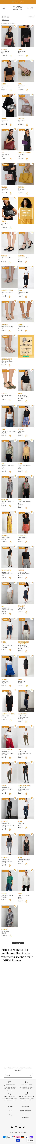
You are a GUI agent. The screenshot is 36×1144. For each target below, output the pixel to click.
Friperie (10, 1106)
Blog (10, 1115)
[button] (4, 8)
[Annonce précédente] (3, 2)
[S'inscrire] (30, 1075)
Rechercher (25, 1106)
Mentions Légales (25, 1110)
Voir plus (17, 943)
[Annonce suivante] (33, 2)
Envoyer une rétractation (25, 1116)
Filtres (30, 17)
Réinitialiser (5, 20)
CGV (10, 1110)
